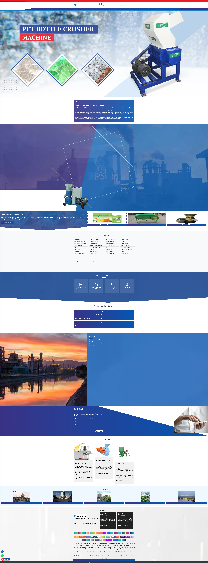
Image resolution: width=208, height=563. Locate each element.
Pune (100, 536)
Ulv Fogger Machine (78, 261)
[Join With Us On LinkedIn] (124, 5)
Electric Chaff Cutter (109, 261)
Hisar (112, 533)
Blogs (102, 9)
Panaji (88, 533)
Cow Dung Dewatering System (79, 241)
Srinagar (115, 533)
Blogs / (104, 560)
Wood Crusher (77, 251)
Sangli (104, 536)
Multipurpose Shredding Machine (96, 245)
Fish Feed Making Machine (79, 253)
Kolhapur (87, 536)
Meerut (92, 539)
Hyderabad (128, 536)
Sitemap (99, 9)
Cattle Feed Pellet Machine (95, 239)
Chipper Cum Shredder (110, 239)
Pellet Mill (76, 247)
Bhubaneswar (109, 539)
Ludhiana (112, 536)
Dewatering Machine (78, 245)
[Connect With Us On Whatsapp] (133, 5)
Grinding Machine (109, 259)
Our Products (92, 9)
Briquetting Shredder (109, 255)
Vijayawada (115, 539)
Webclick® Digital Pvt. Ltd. (113, 562)
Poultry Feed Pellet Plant (110, 253)
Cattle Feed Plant (109, 249)
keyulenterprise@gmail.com (104, 5)
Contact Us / (112, 560)
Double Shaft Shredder (106, 224)
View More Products (7, 222)
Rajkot (104, 533)
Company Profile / (87, 560)
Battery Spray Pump (124, 243)
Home (79, 9)
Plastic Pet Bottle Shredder (95, 255)
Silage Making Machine (110, 245)
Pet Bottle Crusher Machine (79, 255)
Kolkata (96, 539)
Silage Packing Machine (78, 257)
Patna (76, 533)
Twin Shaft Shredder (124, 257)
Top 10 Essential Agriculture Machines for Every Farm (122, 464)
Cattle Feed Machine (78, 259)
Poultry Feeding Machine (110, 243)
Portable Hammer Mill (109, 257)
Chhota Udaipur (99, 533)
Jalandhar (108, 536)
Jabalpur (104, 503)
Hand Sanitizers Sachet (125, 245)
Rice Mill (122, 241)
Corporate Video (125, 560)
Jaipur (101, 539)
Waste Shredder (93, 249)
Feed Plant (107, 247)
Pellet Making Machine (94, 241)
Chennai (117, 536)
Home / (81, 560)
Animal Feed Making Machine (95, 259)
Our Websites (116, 9)
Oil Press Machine (109, 263)
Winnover (122, 251)
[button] (15, 54)
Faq (105, 9)
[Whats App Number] (2, 555)
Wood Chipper (77, 239)
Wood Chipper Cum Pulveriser (95, 261)
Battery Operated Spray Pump (126, 249)
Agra (132, 536)
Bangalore (145, 503)
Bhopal (21, 503)
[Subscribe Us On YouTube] (130, 5)
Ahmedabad (92, 533)
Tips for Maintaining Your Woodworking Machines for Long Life (103, 460)
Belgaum (123, 539)
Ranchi (120, 533)
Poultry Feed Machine (109, 251)
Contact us (109, 9)
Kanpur (84, 539)
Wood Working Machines (125, 247)
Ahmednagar (186, 503)
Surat (108, 533)
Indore (62, 503)
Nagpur (96, 536)
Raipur (84, 533)
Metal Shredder (186, 224)
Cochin (104, 539)
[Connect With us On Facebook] (119, 5)
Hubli (120, 539)
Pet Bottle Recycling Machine (95, 247)
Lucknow (88, 539)
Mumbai (92, 536)
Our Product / (93, 560)
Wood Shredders (93, 253)
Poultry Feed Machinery (110, 241)
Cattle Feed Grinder (93, 251)
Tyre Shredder (147, 224)
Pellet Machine (77, 249)
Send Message (99, 431)
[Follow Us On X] (121, 5)
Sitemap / (107, 560)
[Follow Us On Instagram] (127, 5)
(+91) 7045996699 (104, 4)
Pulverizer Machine (124, 239)
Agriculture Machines (78, 263)
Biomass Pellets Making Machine (96, 257)
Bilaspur (79, 533)
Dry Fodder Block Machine (125, 255)
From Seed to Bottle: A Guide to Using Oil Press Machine (82, 463)
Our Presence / (99, 560)
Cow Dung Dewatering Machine (80, 243)
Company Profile (84, 9)
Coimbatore (122, 536)
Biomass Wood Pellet (125, 253)
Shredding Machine (93, 243)
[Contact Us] (2, 551)
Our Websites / (118, 560)
